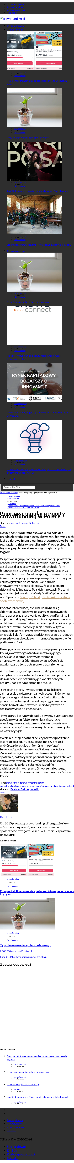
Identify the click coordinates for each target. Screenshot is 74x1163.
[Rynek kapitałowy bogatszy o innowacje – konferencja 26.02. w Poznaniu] (34, 401)
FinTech (17, 1089)
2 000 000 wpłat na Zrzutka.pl (16, 951)
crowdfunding (20, 72)
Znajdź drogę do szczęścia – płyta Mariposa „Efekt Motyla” (37, 191)
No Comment (19, 76)
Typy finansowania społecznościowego (28, 137)
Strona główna (15, 3)
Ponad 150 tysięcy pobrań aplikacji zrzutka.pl (23, 956)
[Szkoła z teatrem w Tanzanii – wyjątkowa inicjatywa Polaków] (34, 233)
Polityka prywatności (21, 1154)
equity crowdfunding (41, 506)
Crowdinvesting (16, 9)
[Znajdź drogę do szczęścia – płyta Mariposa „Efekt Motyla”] (34, 179)
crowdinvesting (25, 506)
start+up (24, 507)
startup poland (33, 507)
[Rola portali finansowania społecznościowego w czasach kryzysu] (34, 69)
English (12, 1150)
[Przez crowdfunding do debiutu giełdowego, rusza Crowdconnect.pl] (34, 344)
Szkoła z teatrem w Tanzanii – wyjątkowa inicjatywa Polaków (39, 244)
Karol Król (12, 504)
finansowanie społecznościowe (31, 785)
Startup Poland (30, 597)
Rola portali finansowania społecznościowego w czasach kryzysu (37, 893)
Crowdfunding (15, 6)
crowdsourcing (13, 498)
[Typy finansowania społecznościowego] (34, 126)
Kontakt (12, 12)
